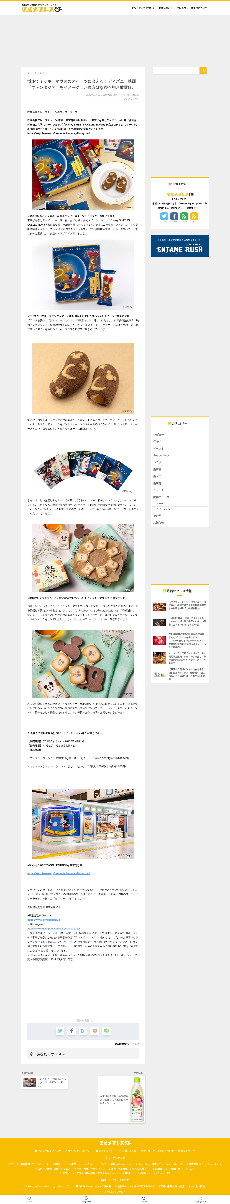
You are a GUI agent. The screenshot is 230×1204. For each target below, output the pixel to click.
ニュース (158, 490)
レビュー (158, 434)
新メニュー (160, 476)
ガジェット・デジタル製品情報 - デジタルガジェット (90, 1173)
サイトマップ (188, 1151)
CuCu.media (163, 509)
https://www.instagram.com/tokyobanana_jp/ (53, 928)
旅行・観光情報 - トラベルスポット (129, 1169)
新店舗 (157, 483)
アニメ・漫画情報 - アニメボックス (29, 1164)
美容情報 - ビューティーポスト (205, 1164)
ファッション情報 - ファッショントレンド (160, 1164)
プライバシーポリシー (80, 1151)
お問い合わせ (166, 8)
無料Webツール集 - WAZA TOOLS (136, 1186)
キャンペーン (161, 455)
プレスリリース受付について (192, 8)
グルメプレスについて (143, 8)
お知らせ (158, 522)
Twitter (164, 222)
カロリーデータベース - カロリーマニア (48, 1186)
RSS (194, 222)
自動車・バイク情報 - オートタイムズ (175, 1169)
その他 (157, 515)
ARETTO (161, 503)
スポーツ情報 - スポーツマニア (54, 1169)
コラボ (157, 462)
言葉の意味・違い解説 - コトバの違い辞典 (183, 1186)
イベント (158, 448)
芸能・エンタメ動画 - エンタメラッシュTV (147, 1173)
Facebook (174, 222)
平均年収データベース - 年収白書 (93, 1186)
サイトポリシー (107, 1151)
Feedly (184, 222)
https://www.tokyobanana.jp (43, 919)
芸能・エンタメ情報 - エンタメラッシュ (76, 1164)
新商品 (157, 469)
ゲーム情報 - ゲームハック (117, 1164)
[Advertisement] (115, 39)
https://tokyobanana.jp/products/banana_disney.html (58, 873)
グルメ (135, 1044)
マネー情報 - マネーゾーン (91, 1169)
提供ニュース (161, 497)
